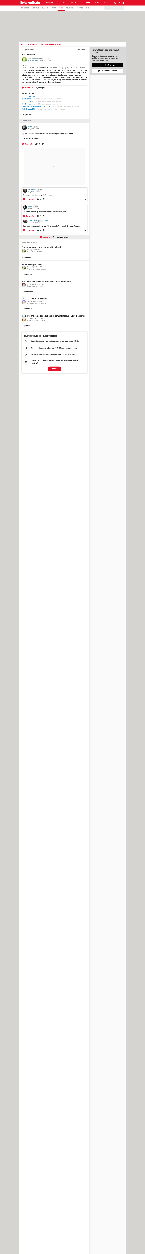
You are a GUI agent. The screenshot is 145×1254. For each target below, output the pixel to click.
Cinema (88, 8)
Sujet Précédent (29, 50)
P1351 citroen (27, 101)
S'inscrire (54, 369)
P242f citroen (27, 99)
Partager (41, 88)
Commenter (29, 144)
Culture (74, 3)
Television (70, 8)
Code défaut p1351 (29, 109)
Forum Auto (35, 44)
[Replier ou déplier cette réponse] (87, 121)
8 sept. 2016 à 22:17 (33, 208)
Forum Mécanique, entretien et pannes (47, 99)
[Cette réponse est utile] (36, 144)
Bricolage (25, 8)
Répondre (46, 237)
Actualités (51, 3)
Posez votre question (61, 237)
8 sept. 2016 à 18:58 (33, 192)
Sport (63, 3)
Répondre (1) (29, 88)
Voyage (80, 8)
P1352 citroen (27, 104)
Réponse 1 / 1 (26, 121)
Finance (87, 3)
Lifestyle (35, 8)
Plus (106, 3)
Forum (27, 44)
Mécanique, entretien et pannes (51, 44)
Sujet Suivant (81, 50)
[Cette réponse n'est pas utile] (42, 144)
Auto (97, 3)
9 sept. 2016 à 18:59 (44, 60)
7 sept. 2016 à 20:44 (33, 129)
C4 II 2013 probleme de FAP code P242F (36, 106)
